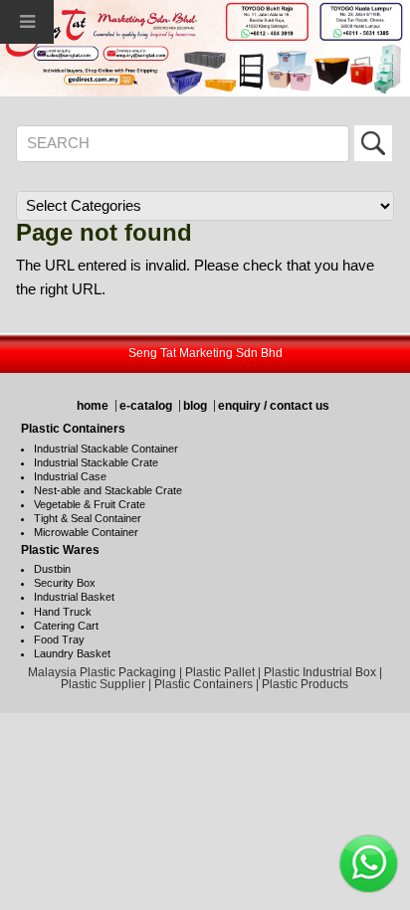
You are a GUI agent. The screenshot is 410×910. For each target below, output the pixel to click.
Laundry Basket (72, 653)
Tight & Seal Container (87, 518)
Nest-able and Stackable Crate (108, 490)
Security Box (65, 583)
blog (195, 406)
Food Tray (59, 639)
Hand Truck (63, 612)
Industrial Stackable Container (106, 449)
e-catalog (145, 406)
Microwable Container (86, 532)
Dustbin (52, 569)
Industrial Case (70, 476)
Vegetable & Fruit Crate (89, 504)
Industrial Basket (74, 597)
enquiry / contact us (273, 406)
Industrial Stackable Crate (96, 462)
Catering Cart (66, 626)
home (92, 406)
